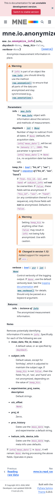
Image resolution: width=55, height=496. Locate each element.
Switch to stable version (26, 11)
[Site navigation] (5, 22)
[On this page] (49, 22)
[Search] (42, 22)
